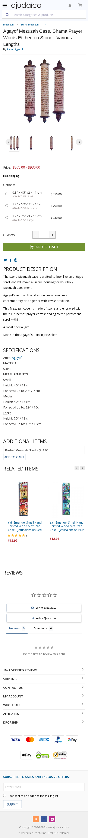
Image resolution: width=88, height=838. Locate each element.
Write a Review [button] (46, 608)
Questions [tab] (40, 628)
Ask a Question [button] (46, 618)
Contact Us (13, 688)
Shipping (10, 679)
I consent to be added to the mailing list (33, 795)
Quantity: (9, 235)
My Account (13, 696)
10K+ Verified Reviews (20, 670)
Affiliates (11, 714)
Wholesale (12, 705)
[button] (14, 143)
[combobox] (44, 14)
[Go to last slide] (9, 142)
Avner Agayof (15, 49)
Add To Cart (47, 246)
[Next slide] (79, 142)
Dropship (10, 722)
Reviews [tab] (14, 628)
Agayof (17, 358)
